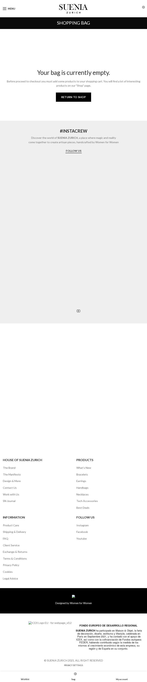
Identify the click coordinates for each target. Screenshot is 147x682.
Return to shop (73, 97)
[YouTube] (79, 310)
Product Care (11, 525)
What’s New (83, 467)
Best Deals (82, 507)
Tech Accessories (87, 501)
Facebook (82, 531)
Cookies (8, 571)
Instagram (82, 525)
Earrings (81, 481)
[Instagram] (68, 311)
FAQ (5, 538)
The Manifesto (12, 474)
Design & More (12, 481)
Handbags (82, 487)
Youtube (81, 538)
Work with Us (11, 494)
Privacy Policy (11, 565)
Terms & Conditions (15, 558)
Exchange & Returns (15, 551)
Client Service (11, 545)
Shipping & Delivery (14, 531)
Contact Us (10, 487)
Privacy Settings (73, 665)
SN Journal (9, 501)
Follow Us (73, 150)
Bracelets (82, 474)
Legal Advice (10, 578)
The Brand (9, 467)
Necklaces (82, 494)
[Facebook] (73, 311)
